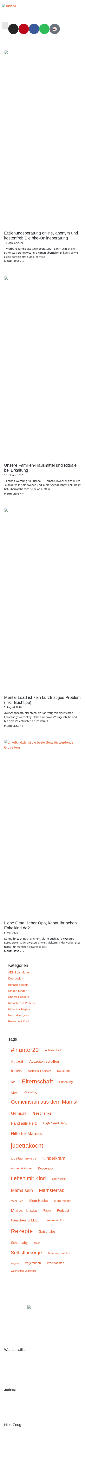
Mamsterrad (52, 1190)
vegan (15, 1263)
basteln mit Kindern (39, 1070)
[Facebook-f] (42, 1456)
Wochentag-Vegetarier (23, 1270)
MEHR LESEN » (14, 261)
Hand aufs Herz (24, 1123)
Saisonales (47, 1231)
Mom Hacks (38, 1201)
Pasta (47, 1210)
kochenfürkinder (21, 1168)
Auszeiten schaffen (44, 1061)
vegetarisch (33, 1263)
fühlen (14, 1092)
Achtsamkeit (53, 1050)
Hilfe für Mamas (26, 1133)
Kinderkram (53, 1158)
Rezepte (22, 1231)
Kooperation (46, 1168)
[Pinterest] (24, 29)
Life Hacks (59, 1178)
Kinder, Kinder (17, 990)
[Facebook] (34, 29)
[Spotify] (44, 29)
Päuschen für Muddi (25, 1220)
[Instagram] (13, 29)
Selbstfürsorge (26, 1252)
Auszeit (17, 1062)
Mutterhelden (62, 1200)
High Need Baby (55, 1123)
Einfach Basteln (18, 984)
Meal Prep (17, 1201)
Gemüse (19, 1113)
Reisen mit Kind (18, 1021)
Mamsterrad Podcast (21, 1003)
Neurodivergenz (18, 1015)
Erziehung (66, 1082)
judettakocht (27, 1145)
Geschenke (42, 1113)
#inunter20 (25, 1050)
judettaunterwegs (23, 1158)
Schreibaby (19, 1243)
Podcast (63, 1210)
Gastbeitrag (30, 1092)
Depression (15, 978)
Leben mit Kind (28, 1178)
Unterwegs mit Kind (59, 1253)
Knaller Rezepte (18, 996)
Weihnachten (55, 1262)
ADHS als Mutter (19, 972)
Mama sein (22, 1190)
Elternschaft (37, 1081)
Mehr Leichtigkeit (19, 1009)
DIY (13, 1081)
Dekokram (64, 1070)
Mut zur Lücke (24, 1210)
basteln (16, 1071)
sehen (37, 1243)
